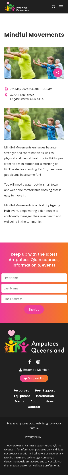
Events (19, 401)
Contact (34, 407)
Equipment (22, 396)
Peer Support (45, 390)
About (35, 401)
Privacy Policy (33, 436)
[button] (61, 7)
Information (45, 396)
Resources (21, 390)
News (50, 401)
